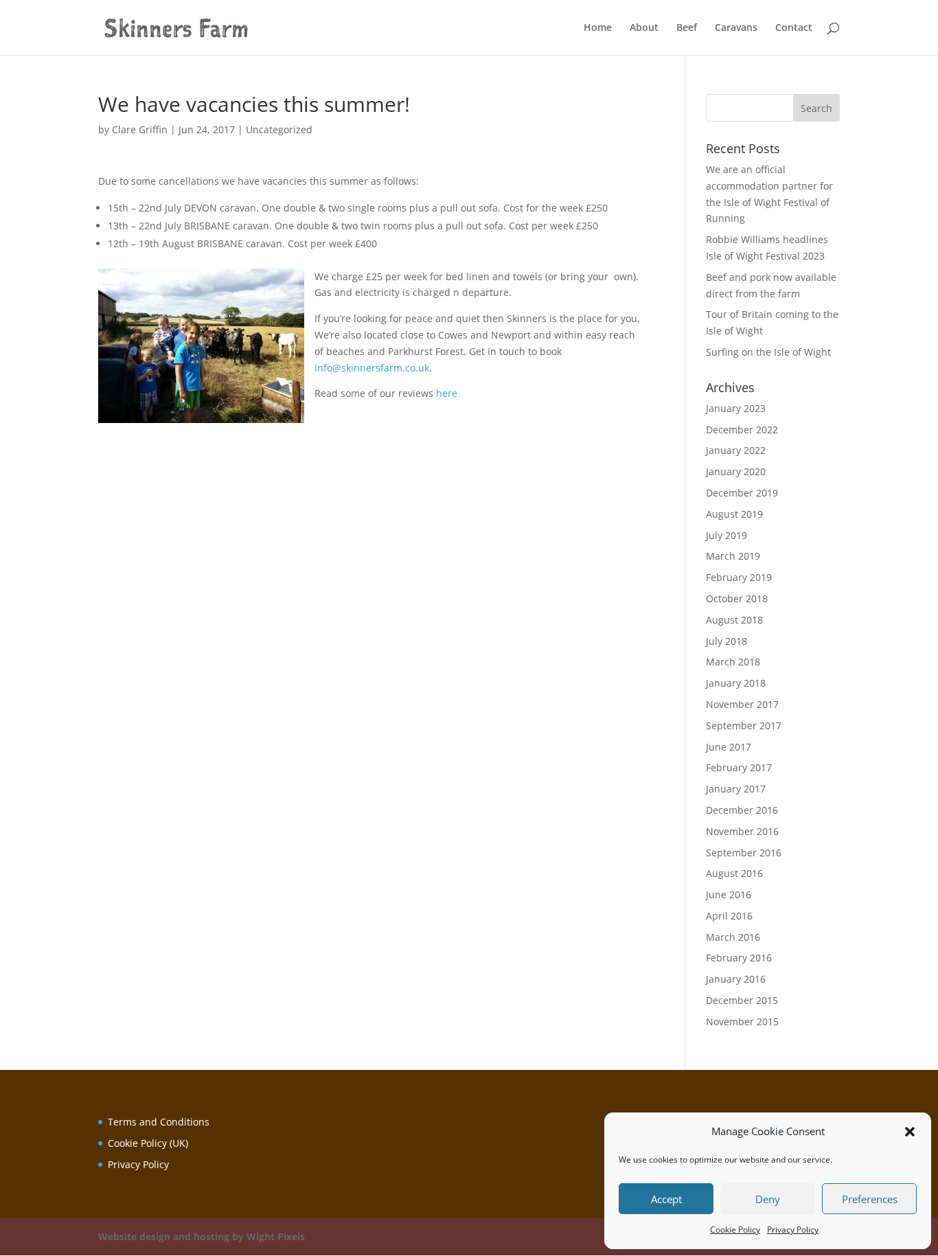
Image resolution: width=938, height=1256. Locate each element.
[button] (910, 1132)
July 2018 (726, 641)
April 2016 (729, 915)
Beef (686, 28)
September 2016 (743, 852)
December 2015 (742, 1000)
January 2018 (736, 682)
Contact (793, 28)
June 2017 (728, 746)
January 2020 (736, 471)
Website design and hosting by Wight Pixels (201, 1236)
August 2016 (734, 873)
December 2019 (742, 492)
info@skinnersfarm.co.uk (371, 367)
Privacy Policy (793, 1229)
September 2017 (743, 725)
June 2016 (728, 894)
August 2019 (734, 514)
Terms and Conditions (158, 1121)
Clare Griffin (140, 129)
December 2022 (742, 429)
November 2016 (742, 831)
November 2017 (742, 704)
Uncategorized (279, 129)
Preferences (869, 1199)
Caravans (736, 28)
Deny (767, 1199)
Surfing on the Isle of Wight (768, 351)
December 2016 (742, 810)
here (446, 393)
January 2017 (736, 788)
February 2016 (739, 957)
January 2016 (736, 978)
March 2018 (733, 661)
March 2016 (733, 937)
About (644, 28)
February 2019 (739, 577)
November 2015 (742, 1021)
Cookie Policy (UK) (148, 1143)
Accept (666, 1199)
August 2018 (734, 619)
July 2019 (726, 535)
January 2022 (736, 450)
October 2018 (737, 598)
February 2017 (739, 767)
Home (598, 28)
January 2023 (736, 408)
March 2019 (733, 555)
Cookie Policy (735, 1229)
